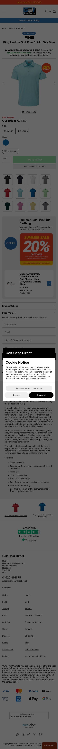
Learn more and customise (29, 388)
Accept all (41, 395)
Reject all (17, 395)
